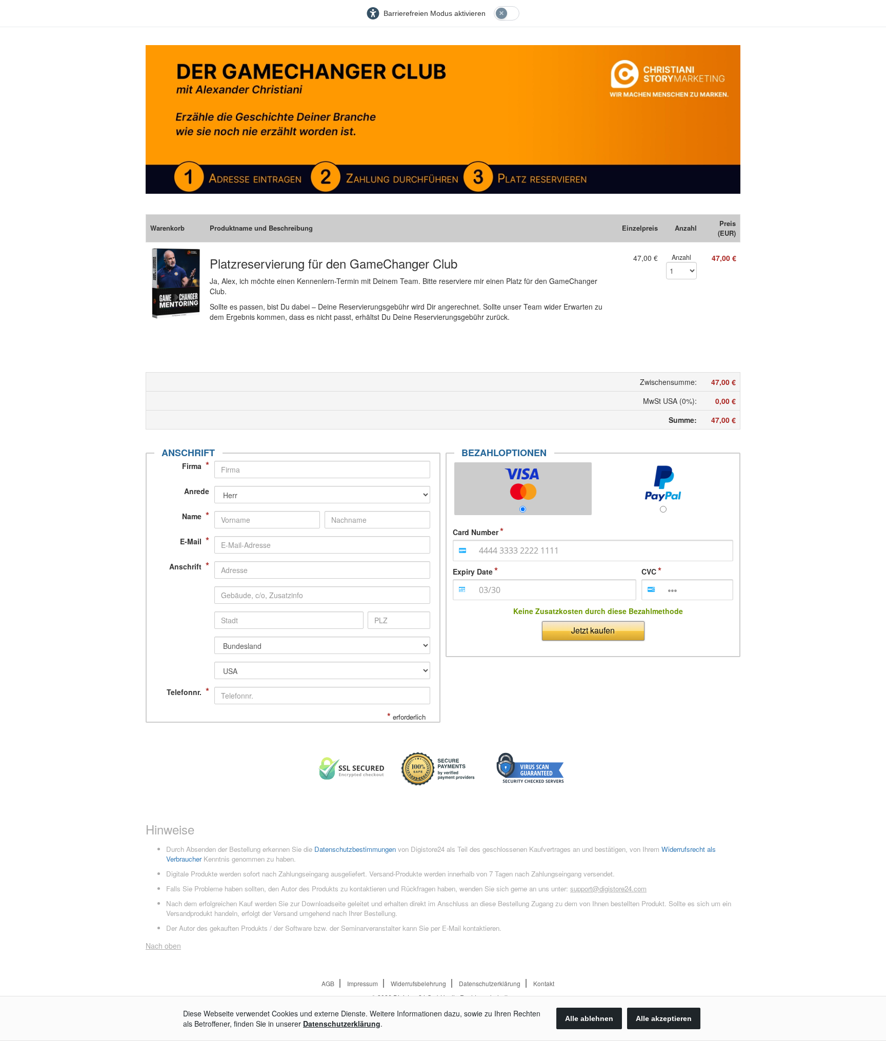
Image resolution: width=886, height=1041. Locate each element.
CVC (648, 571)
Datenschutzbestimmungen (355, 849)
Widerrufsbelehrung (418, 983)
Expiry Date (473, 571)
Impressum (362, 983)
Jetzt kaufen (593, 630)
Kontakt (543, 983)
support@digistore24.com (608, 888)
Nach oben (163, 946)
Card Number (475, 532)
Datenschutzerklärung (489, 983)
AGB (327, 983)
